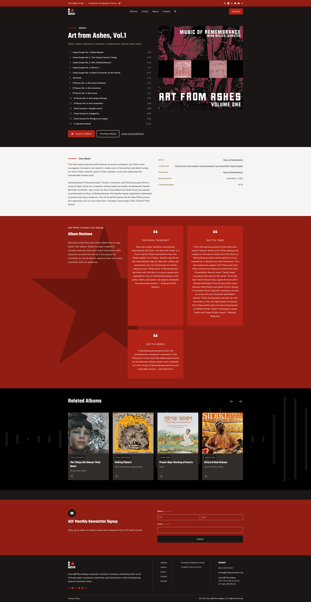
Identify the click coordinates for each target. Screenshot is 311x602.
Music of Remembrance (233, 160)
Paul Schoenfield (222, 166)
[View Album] (88, 446)
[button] (236, 11)
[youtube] (235, 3)
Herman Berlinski (207, 166)
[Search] (175, 11)
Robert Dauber (236, 166)
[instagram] (228, 3)
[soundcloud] (242, 3)
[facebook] (225, 3)
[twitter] (232, 3)
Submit (200, 539)
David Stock (180, 166)
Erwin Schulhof (192, 166)
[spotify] (239, 3)
